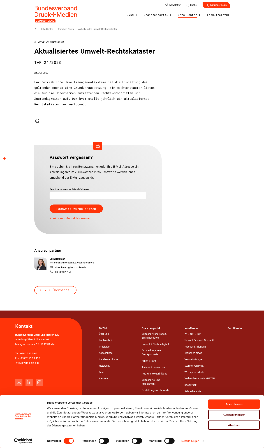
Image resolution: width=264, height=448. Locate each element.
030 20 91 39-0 (28, 353)
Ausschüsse (105, 353)
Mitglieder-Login (218, 5)
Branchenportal (156, 15)
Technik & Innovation (153, 367)
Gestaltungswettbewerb (155, 390)
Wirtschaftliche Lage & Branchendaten (154, 335)
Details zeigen (190, 440)
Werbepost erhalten (195, 372)
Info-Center (187, 15)
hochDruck (190, 385)
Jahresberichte (192, 391)
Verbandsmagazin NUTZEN (199, 378)
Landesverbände (108, 359)
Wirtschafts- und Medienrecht (151, 381)
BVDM (130, 15)
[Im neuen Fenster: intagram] (39, 382)
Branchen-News (193, 353)
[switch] (104, 441)
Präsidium (104, 346)
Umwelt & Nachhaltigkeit (155, 344)
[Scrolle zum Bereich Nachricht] (6, 160)
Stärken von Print (194, 365)
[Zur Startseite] (56, 14)
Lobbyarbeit (105, 340)
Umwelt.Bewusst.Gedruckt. (199, 340)
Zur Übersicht (57, 290)
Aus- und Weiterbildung (154, 373)
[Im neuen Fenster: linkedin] (29, 382)
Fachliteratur (218, 15)
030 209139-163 (63, 272)
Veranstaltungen (193, 359)
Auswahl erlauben (234, 414)
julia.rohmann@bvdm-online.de (70, 267)
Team (102, 372)
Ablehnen (234, 425)
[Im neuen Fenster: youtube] (18, 382)
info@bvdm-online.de (27, 362)
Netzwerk (104, 365)
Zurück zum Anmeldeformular (70, 218)
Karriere (103, 378)
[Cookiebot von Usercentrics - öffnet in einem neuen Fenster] (23, 441)
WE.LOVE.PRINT (193, 334)
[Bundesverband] (35, 29)
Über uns (104, 334)
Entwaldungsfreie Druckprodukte (151, 352)
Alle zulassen (234, 404)
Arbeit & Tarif (149, 360)
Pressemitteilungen (195, 346)
